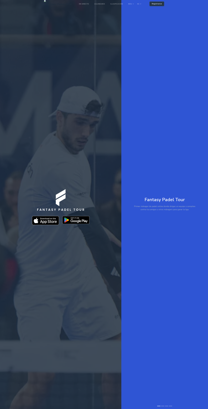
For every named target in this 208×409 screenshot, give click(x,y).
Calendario (99, 4)
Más (130, 4)
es (138, 4)
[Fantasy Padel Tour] (58, 4)
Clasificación (116, 4)
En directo (84, 4)
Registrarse (157, 4)
